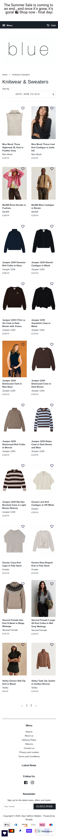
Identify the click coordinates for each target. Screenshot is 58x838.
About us (29, 736)
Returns (29, 744)
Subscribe (44, 806)
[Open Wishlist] (5, 833)
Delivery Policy (29, 740)
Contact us (29, 748)
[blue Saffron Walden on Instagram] (32, 783)
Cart (53, 25)
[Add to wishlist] (23, 108)
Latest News (29, 765)
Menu (9, 25)
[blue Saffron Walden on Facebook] (26, 783)
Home (4, 75)
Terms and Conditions (29, 756)
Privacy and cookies (29, 752)
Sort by (5, 89)
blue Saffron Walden (32, 816)
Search (29, 732)
